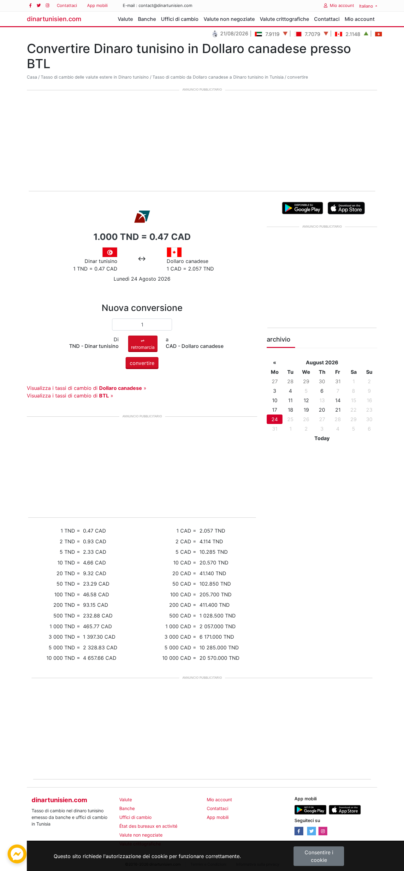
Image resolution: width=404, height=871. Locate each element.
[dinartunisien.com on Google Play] (310, 809)
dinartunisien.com (54, 19)
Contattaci (67, 5)
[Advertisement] (202, 141)
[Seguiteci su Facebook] (30, 5)
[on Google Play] (302, 207)
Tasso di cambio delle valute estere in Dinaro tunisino (95, 77)
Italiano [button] (366, 6)
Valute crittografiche (284, 19)
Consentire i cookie (319, 856)
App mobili (97, 5)
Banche (147, 19)
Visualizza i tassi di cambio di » (86, 388)
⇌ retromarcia (143, 344)
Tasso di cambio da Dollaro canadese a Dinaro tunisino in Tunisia (218, 77)
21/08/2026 (223, 33)
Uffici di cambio (180, 19)
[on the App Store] (346, 207)
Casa (32, 77)
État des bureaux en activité (148, 826)
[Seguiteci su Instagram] (47, 5)
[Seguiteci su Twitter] (38, 5)
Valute (125, 19)
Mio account (342, 5)
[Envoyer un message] (17, 853)
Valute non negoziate (229, 19)
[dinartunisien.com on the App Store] (345, 809)
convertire (297, 77)
